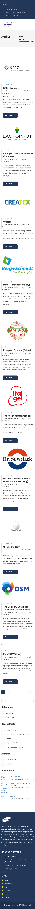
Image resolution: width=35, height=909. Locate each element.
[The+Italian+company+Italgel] (23, 441)
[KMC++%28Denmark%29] (23, 115)
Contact (7, 897)
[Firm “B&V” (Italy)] (21, 682)
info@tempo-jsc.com (26, 41)
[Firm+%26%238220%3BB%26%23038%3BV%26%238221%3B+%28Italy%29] (23, 682)
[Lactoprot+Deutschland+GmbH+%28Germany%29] (23, 184)
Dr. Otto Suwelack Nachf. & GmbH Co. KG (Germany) (17, 480)
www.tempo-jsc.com (10, 856)
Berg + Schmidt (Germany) (16, 284)
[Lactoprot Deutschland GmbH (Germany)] (21, 184)
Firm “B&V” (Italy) (12, 654)
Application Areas (10, 890)
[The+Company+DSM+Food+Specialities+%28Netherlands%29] (23, 637)
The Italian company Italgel (17, 415)
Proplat (13, 905)
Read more (8, 115)
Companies (8, 85)
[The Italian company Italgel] (21, 441)
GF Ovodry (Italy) (11, 547)
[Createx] (21, 247)
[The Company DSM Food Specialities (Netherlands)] (21, 637)
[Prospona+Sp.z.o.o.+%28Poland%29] (23, 378)
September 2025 (11, 760)
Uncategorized (10, 717)
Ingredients (8, 887)
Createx (7, 222)
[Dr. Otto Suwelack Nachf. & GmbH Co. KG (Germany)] (21, 509)
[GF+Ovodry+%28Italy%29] (23, 572)
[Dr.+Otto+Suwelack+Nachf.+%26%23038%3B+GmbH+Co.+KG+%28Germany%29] (23, 509)
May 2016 (9, 764)
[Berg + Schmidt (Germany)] (21, 312)
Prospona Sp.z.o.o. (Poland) (17, 350)
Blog (6, 894)
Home (6, 880)
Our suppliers (9, 883)
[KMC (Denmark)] (21, 115)
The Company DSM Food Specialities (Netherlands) (16, 608)
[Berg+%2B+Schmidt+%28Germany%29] (23, 312)
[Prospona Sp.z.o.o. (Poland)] (21, 378)
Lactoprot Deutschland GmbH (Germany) (18, 734)
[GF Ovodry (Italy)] (21, 572)
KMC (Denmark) (11, 88)
